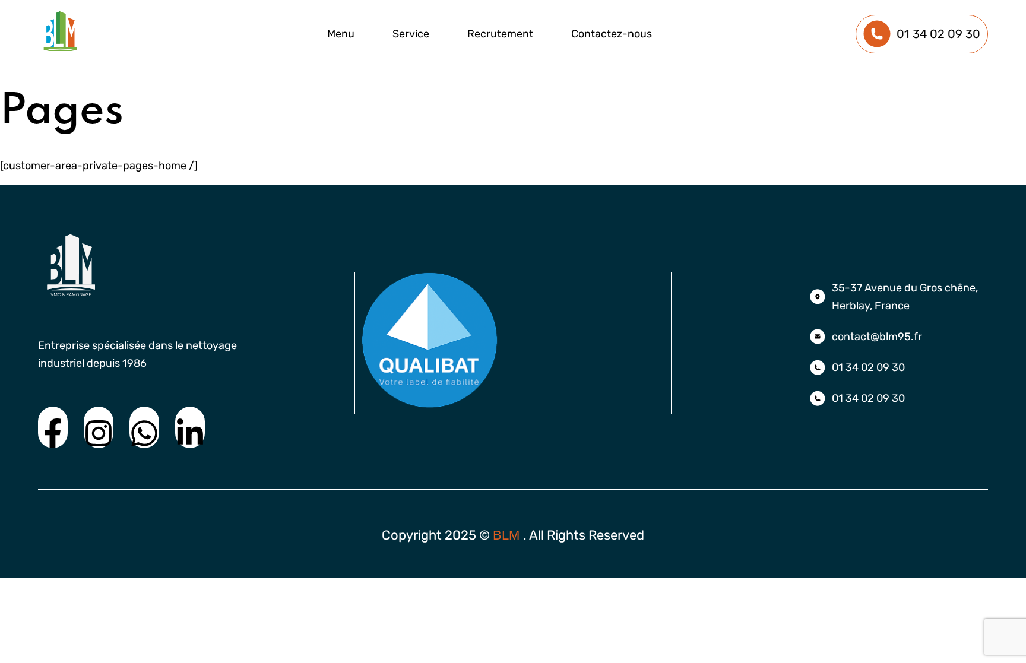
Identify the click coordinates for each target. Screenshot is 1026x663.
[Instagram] (98, 427)
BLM (508, 535)
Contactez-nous (611, 33)
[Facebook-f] (53, 427)
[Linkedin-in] (190, 427)
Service (410, 33)
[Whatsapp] (144, 427)
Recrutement (500, 33)
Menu (340, 33)
